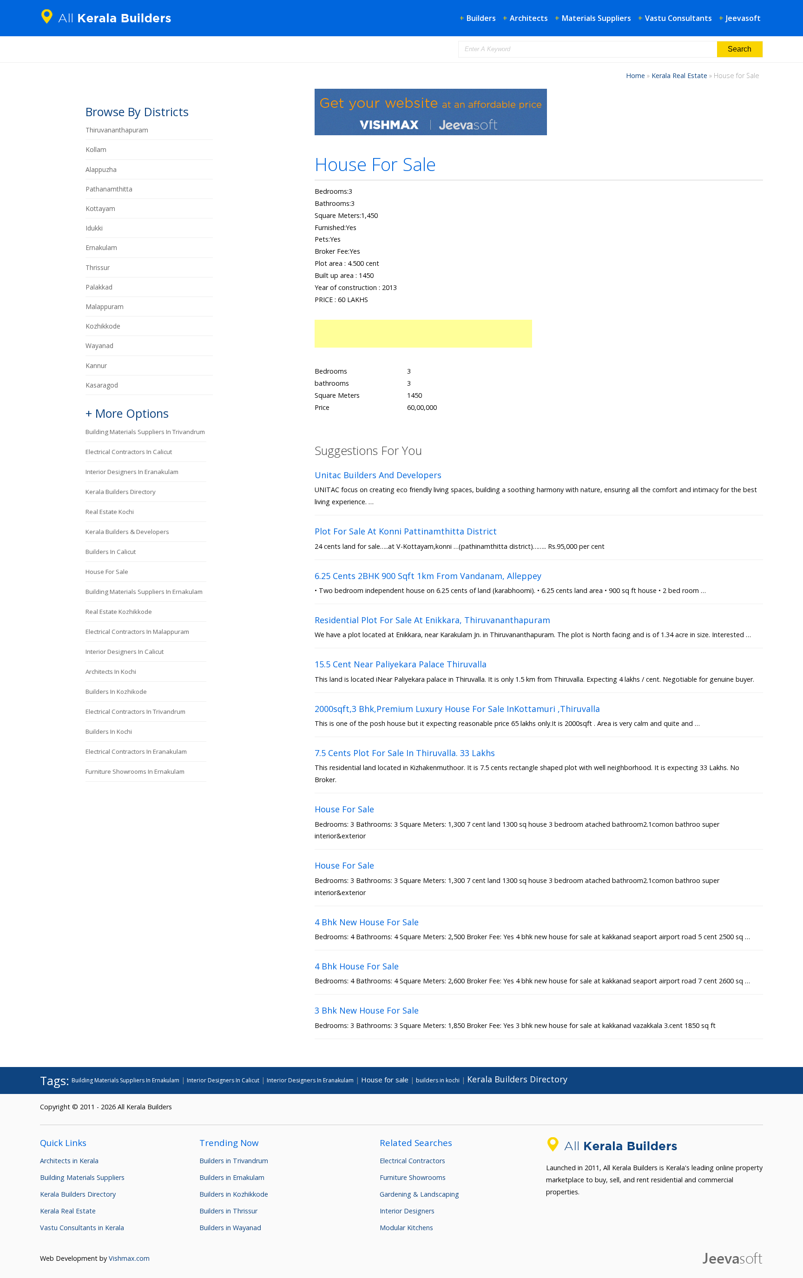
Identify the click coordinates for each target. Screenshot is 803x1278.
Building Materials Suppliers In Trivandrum (145, 432)
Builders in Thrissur (228, 1210)
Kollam (96, 149)
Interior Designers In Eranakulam (132, 472)
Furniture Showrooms (413, 1177)
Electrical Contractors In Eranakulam (136, 751)
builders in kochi (109, 731)
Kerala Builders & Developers (127, 531)
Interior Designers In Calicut (125, 651)
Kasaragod (102, 385)
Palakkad (99, 287)
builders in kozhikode (116, 691)
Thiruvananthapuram (117, 129)
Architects (529, 18)
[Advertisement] (423, 334)
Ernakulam (101, 247)
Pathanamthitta (109, 188)
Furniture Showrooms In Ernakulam (135, 771)
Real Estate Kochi (110, 511)
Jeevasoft (743, 18)
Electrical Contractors (412, 1160)
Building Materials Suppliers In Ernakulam (144, 591)
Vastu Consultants (678, 18)
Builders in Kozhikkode (233, 1194)
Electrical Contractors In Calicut (129, 452)
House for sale (107, 571)
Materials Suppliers (596, 18)
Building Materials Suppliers (82, 1177)
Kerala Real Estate (679, 75)
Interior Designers (407, 1210)
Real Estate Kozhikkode (119, 611)
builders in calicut (111, 551)
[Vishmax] (431, 132)
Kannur (96, 365)
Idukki (94, 228)
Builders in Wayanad (230, 1227)
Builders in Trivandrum (233, 1160)
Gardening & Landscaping (419, 1194)
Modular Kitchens (406, 1227)
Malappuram (105, 306)
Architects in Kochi (111, 671)
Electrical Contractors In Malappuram (137, 631)
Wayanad (99, 345)
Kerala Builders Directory (121, 491)
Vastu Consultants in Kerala (82, 1227)
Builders (481, 18)
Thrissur (98, 267)
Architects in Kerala (69, 1160)
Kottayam (100, 208)
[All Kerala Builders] (109, 25)
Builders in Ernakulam (231, 1177)
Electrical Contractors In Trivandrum (135, 711)
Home (635, 75)
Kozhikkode (103, 326)
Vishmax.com (129, 1258)
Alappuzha (101, 169)
